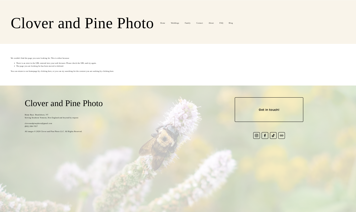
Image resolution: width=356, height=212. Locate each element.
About (211, 23)
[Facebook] (265, 135)
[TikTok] (273, 135)
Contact (199, 23)
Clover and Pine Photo (82, 23)
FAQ (221, 23)
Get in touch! (269, 109)
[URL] (281, 135)
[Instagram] (256, 135)
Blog (231, 23)
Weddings (175, 23)
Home (162, 23)
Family (188, 23)
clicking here (46, 71)
